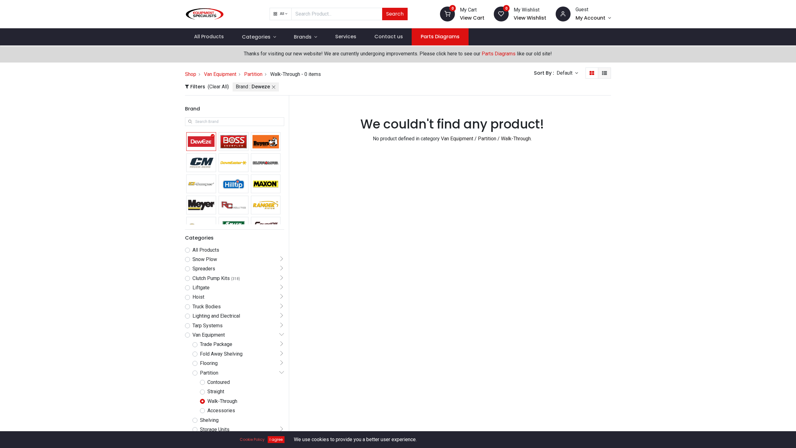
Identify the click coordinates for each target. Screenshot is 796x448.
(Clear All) (218, 87)
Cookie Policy (252, 439)
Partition (253, 74)
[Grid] (591, 73)
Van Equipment (220, 74)
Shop (190, 74)
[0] (447, 13)
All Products (205, 250)
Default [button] (565, 73)
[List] (604, 73)
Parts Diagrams (499, 54)
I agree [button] (276, 439)
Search (395, 13)
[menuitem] (209, 36)
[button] (281, 14)
